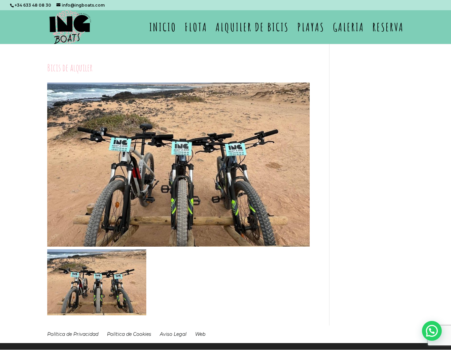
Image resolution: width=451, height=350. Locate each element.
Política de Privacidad (72, 334)
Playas (311, 29)
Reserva (388, 29)
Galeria (348, 29)
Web (200, 334)
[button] (432, 331)
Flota (196, 29)
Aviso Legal (173, 334)
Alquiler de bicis (252, 29)
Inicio (162, 29)
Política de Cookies (129, 334)
